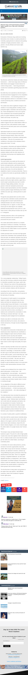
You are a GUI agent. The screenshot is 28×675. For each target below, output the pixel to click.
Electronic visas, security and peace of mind (16, 613)
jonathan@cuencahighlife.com (14, 654)
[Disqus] (14, 531)
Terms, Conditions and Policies (14, 661)
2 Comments (10, 30)
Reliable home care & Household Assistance (15, 588)
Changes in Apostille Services (14, 603)
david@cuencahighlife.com (14, 657)
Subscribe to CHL (14, 1)
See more (15, 551)
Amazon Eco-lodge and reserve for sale (16, 573)
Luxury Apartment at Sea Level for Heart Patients (17, 564)
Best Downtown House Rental (14, 554)
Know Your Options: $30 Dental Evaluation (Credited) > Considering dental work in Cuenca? (17, 594)
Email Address (6, 641)
